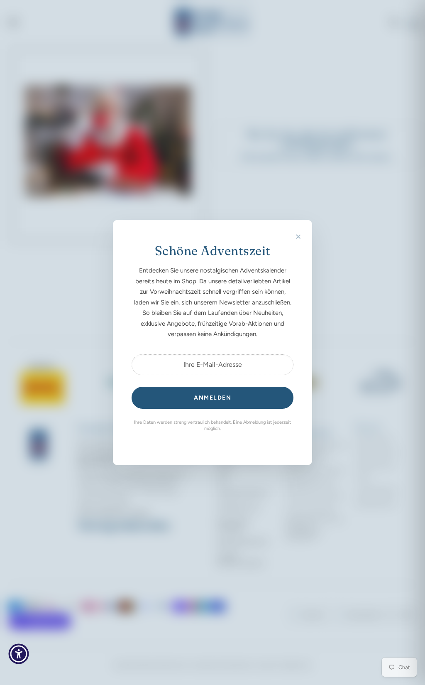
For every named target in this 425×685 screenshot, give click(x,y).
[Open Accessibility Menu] (18, 653)
